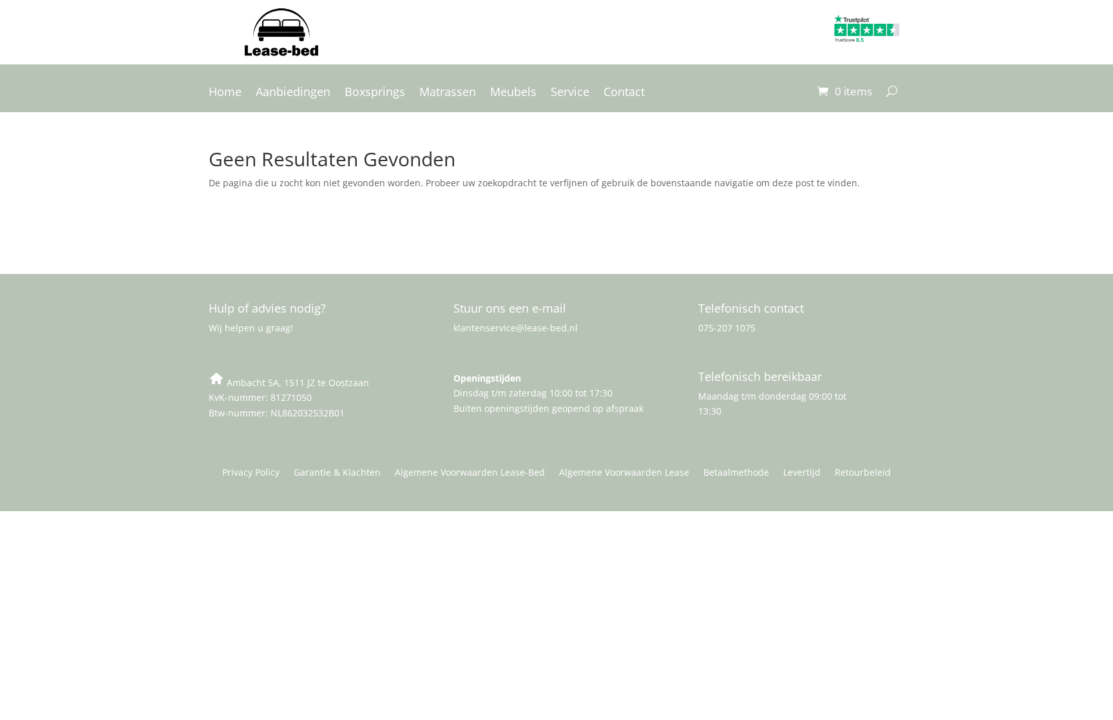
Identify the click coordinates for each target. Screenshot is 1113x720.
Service (570, 93)
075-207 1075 (727, 328)
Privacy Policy (251, 473)
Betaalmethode (736, 473)
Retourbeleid (863, 473)
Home (225, 93)
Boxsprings (375, 93)
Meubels (513, 93)
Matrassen (447, 93)
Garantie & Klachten (337, 473)
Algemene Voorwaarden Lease (624, 473)
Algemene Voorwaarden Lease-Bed (470, 473)
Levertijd (802, 473)
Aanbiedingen (293, 93)
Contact (624, 93)
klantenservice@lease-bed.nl (515, 328)
